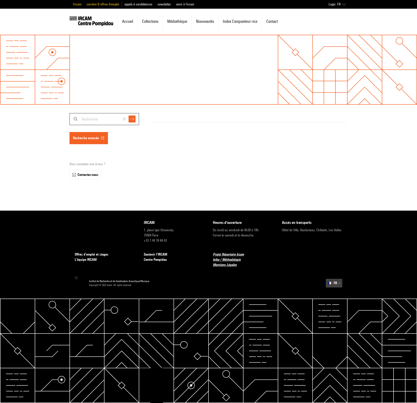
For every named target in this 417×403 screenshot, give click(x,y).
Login (332, 4)
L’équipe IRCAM (86, 260)
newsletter (164, 4)
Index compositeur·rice (240, 21)
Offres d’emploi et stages (91, 254)
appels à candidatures (138, 4)
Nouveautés (205, 21)
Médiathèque (177, 21)
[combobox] (104, 119)
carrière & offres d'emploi (103, 4)
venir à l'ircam (185, 4)
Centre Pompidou (155, 260)
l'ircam (77, 4)
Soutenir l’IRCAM (155, 254)
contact (272, 21)
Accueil (127, 21)
